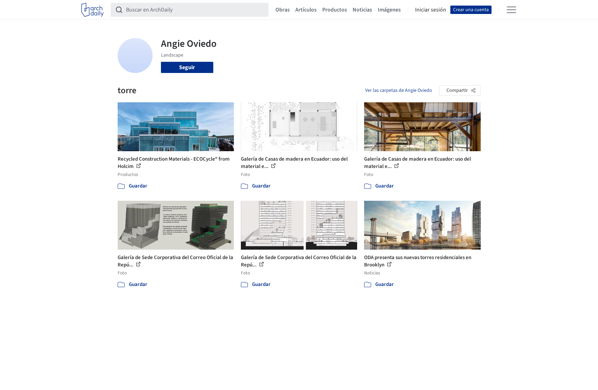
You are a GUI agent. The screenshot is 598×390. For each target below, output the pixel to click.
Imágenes (389, 10)
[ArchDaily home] (92, 10)
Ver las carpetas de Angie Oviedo (398, 90)
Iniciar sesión (430, 10)
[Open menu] (511, 9)
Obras (282, 10)
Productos (334, 10)
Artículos (306, 10)
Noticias (362, 10)
